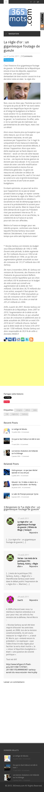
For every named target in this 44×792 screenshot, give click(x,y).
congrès (19, 410)
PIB (7, 414)
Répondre (33, 532)
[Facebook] (31, 2)
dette (35, 410)
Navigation (14, 34)
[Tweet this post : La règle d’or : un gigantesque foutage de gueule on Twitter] (27, 339)
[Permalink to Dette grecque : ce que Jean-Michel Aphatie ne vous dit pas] (7, 472)
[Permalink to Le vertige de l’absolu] (7, 431)
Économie (8, 60)
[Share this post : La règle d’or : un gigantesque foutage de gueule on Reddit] (18, 339)
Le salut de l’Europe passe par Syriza (25, 494)
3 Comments (26, 56)
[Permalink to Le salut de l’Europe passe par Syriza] (7, 496)
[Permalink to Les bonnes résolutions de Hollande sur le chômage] (7, 453)
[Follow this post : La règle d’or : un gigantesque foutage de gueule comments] (31, 339)
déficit (28, 410)
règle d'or (15, 414)
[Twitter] (38, 2)
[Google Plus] (34, 2)
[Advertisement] (22, 364)
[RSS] (42, 26)
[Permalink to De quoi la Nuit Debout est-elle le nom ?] (7, 441)
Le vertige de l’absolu (19, 429)
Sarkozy (25, 414)
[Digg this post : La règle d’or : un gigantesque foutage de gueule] (10, 339)
